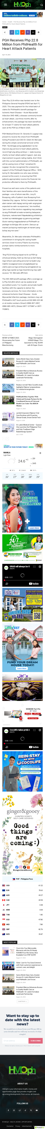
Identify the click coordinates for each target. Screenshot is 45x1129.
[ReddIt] (22, 32)
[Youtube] (36, 1110)
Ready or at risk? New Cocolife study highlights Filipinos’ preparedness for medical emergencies (29, 387)
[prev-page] (3, 438)
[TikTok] (25, 1110)
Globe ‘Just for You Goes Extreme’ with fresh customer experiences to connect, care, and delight (29, 965)
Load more (21, 1001)
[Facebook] (12, 32)
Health (10, 22)
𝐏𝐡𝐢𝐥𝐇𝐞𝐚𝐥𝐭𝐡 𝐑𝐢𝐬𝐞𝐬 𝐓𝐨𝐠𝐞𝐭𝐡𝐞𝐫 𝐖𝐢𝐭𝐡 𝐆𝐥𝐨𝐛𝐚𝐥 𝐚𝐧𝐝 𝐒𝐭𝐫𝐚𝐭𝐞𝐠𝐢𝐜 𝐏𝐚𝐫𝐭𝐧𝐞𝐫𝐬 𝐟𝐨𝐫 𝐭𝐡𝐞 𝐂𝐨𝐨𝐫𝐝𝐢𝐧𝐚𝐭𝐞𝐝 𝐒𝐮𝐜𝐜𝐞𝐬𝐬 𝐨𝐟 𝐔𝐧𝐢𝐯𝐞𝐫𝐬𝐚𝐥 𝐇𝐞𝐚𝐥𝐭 (29, 401)
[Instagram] (14, 1110)
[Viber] (28, 32)
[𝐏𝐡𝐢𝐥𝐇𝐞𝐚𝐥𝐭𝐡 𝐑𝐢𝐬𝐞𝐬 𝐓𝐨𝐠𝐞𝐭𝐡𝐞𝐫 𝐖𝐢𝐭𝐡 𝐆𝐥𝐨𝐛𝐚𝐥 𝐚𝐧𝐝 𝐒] (8, 400)
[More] (38, 32)
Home (4, 22)
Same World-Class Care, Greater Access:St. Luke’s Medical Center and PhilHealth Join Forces (28, 361)
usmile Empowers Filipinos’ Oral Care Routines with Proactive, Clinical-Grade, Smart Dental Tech (28, 415)
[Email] (33, 32)
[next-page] (7, 438)
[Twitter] (17, 32)
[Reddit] (19, 1110)
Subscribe (36, 1041)
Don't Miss (6, 391)
